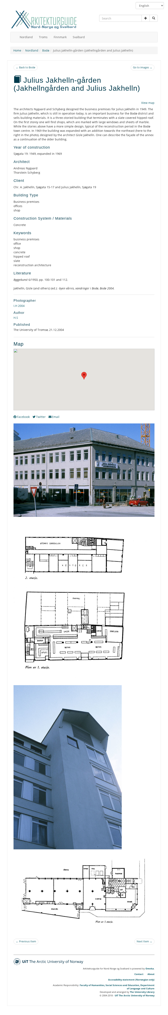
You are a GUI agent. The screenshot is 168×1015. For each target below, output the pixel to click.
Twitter (41, 417)
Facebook (23, 417)
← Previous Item (26, 941)
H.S (16, 318)
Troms (43, 37)
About (151, 974)
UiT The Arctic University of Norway (134, 995)
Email (55, 417)
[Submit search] (154, 18)
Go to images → (142, 67)
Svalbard (79, 37)
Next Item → (144, 941)
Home (17, 50)
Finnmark (60, 37)
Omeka (149, 968)
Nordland (26, 37)
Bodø (45, 50)
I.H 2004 (19, 306)
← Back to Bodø (25, 67)
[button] (146, 18)
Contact (138, 974)
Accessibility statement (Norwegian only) (131, 979)
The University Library (142, 991)
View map (147, 103)
